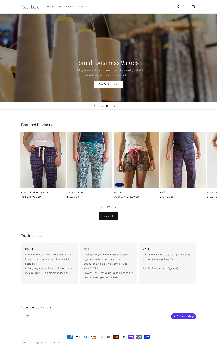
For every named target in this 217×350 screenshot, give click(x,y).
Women (98, 84)
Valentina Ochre (121, 192)
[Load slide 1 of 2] (102, 106)
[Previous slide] (94, 105)
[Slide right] (115, 207)
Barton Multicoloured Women (34, 192)
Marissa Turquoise (75, 192)
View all (108, 215)
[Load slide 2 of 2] (107, 106)
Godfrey (164, 192)
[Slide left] (101, 207)
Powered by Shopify (51, 343)
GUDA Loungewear (35, 343)
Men (119, 84)
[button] (179, 6)
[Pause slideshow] (122, 105)
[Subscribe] (74, 316)
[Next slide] (114, 105)
